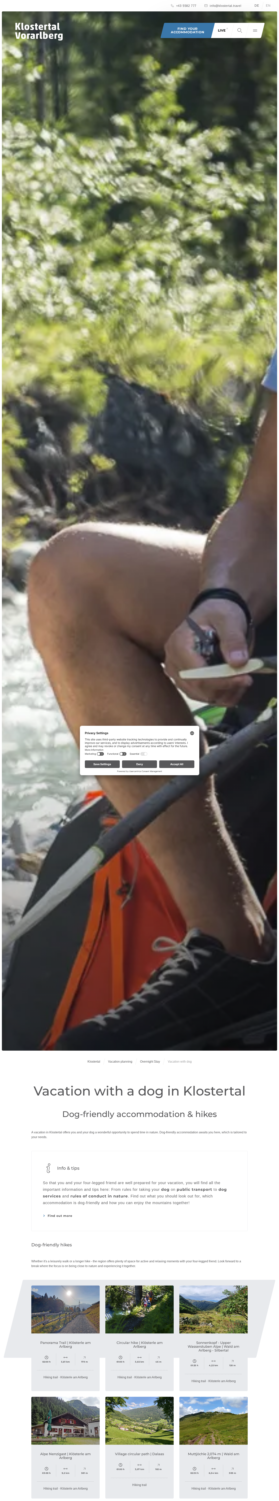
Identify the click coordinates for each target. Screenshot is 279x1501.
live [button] (221, 30)
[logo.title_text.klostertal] (39, 32)
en (268, 5)
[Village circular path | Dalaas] (139, 1421)
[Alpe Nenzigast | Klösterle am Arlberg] (65, 1421)
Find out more (60, 1216)
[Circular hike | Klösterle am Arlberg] (139, 1309)
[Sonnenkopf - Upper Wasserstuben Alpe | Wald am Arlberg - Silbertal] (213, 1309)
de (257, 5)
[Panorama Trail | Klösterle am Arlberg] (65, 1309)
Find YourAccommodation (187, 30)
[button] (239, 30)
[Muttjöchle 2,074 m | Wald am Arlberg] (213, 1421)
